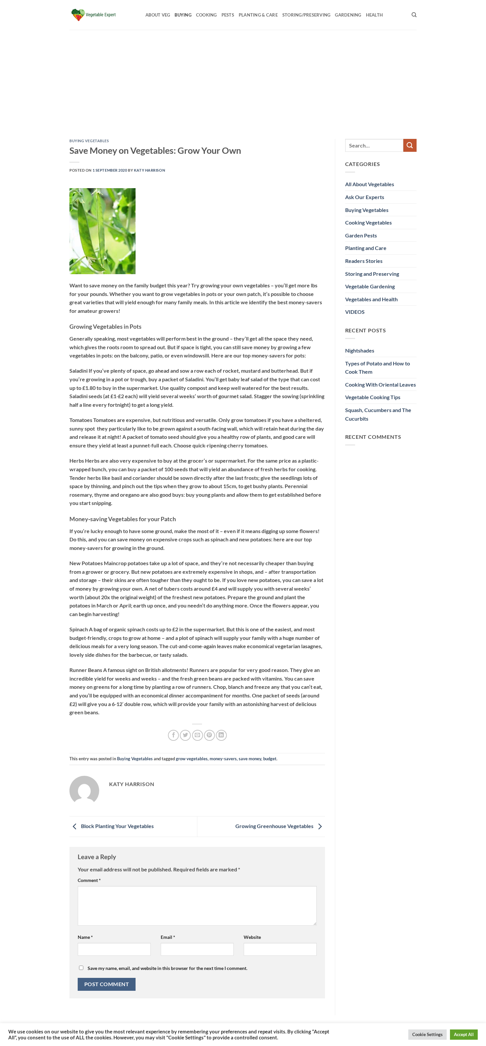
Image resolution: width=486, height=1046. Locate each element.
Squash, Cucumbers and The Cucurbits (378, 414)
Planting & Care (258, 15)
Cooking (206, 15)
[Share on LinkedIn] (221, 735)
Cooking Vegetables (368, 222)
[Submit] (410, 145)
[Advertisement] (243, 79)
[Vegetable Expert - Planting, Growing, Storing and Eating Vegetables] (102, 15)
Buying (183, 15)
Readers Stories (364, 261)
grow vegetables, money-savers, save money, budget (226, 758)
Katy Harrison (149, 170)
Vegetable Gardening (370, 286)
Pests (228, 15)
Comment (89, 880)
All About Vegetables (369, 184)
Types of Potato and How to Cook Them (377, 367)
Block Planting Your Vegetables (117, 826)
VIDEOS (355, 312)
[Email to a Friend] (197, 735)
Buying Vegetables (89, 141)
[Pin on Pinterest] (209, 735)
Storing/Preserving (306, 15)
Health (374, 15)
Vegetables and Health (371, 299)
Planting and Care (365, 248)
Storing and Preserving (372, 274)
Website (252, 937)
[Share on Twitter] (185, 735)
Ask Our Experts (364, 197)
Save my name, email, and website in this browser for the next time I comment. (167, 968)
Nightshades (359, 350)
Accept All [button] (464, 1034)
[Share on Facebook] (173, 735)
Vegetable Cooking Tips (372, 397)
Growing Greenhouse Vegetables (274, 826)
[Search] (414, 15)
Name (85, 937)
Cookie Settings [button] (427, 1034)
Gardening (348, 15)
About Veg (157, 15)
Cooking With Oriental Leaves (380, 384)
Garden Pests (361, 235)
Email (168, 937)
